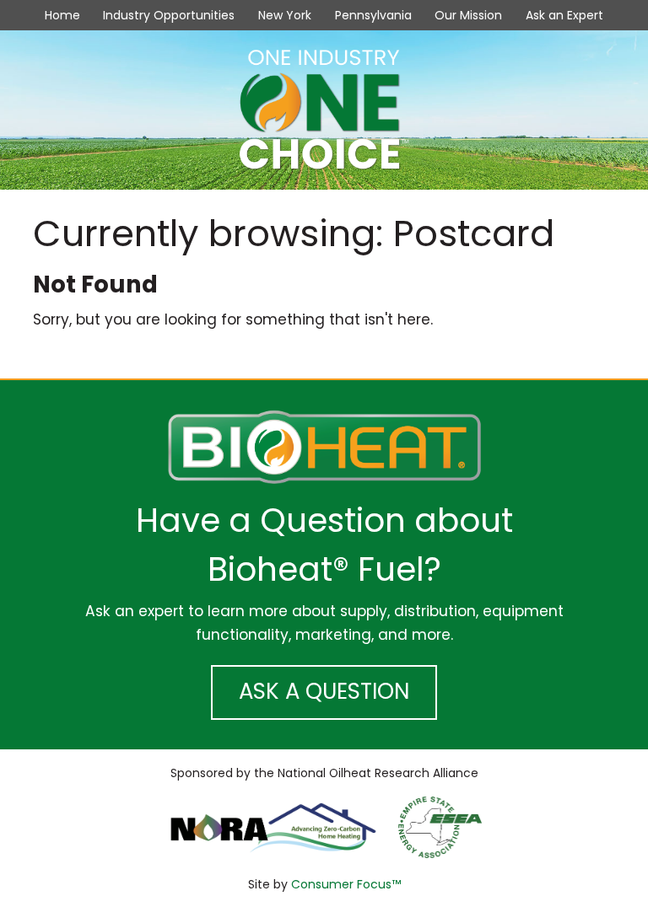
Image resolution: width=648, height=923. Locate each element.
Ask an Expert (564, 15)
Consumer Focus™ (346, 884)
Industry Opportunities (169, 15)
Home (62, 15)
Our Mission (468, 15)
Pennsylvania (373, 15)
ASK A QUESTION (324, 691)
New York (284, 15)
